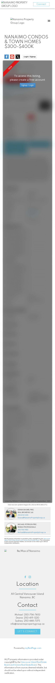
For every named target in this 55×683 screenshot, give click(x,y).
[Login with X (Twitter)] (18, 58)
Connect (41, 4)
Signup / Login (27, 85)
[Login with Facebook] (6, 58)
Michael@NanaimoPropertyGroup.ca (32, 532)
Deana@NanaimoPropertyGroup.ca (31, 518)
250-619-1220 (23, 515)
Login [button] (30, 56)
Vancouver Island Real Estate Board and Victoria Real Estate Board (27, 539)
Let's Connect (27, 632)
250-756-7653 (23, 530)
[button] (25, 577)
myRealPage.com (33, 648)
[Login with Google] (12, 58)
